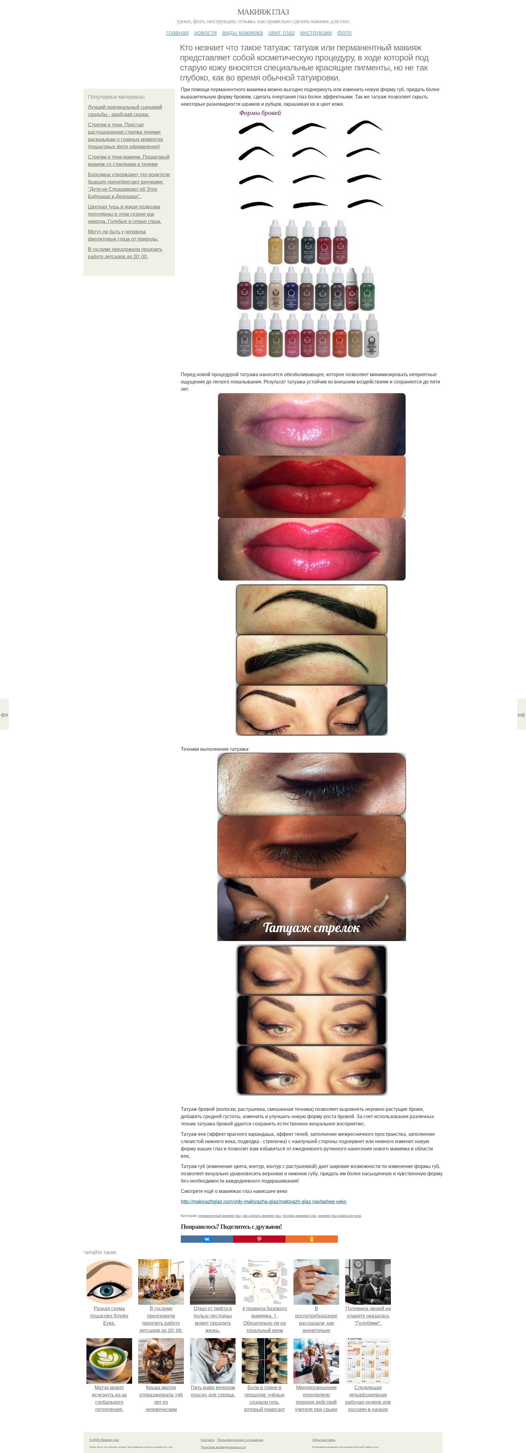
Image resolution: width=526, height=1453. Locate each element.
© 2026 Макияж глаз (104, 1440)
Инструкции (316, 32)
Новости (205, 32)
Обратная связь (323, 1440)
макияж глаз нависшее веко (339, 1215)
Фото (344, 32)
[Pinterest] (259, 1239)
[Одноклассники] (312, 1239)
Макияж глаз (263, 11)
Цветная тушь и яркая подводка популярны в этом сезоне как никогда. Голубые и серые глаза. (124, 214)
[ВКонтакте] (207, 1239)
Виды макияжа (242, 32)
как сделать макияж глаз (262, 1215)
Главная (177, 32)
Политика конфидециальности (223, 1447)
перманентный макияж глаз (219, 1215)
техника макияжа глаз (299, 1215)
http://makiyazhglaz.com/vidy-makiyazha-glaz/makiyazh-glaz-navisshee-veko (263, 1201)
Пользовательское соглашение (240, 1440)
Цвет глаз (281, 32)
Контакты (208, 1440)
